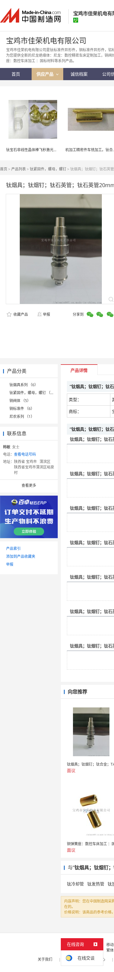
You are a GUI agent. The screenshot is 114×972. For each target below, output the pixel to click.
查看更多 (29, 485)
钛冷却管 (75, 884)
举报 (46, 314)
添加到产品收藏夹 (20, 556)
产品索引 (13, 548)
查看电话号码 (25, 454)
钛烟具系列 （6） (23, 384)
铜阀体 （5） (20, 400)
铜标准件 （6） (21, 408)
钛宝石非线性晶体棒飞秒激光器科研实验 (39, 149)
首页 (3, 169)
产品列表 (18, 169)
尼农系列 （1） (21, 416)
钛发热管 (95, 884)
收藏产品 (20, 314)
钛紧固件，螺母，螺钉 (48, 169)
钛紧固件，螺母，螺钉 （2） (32, 392)
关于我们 (45, 959)
